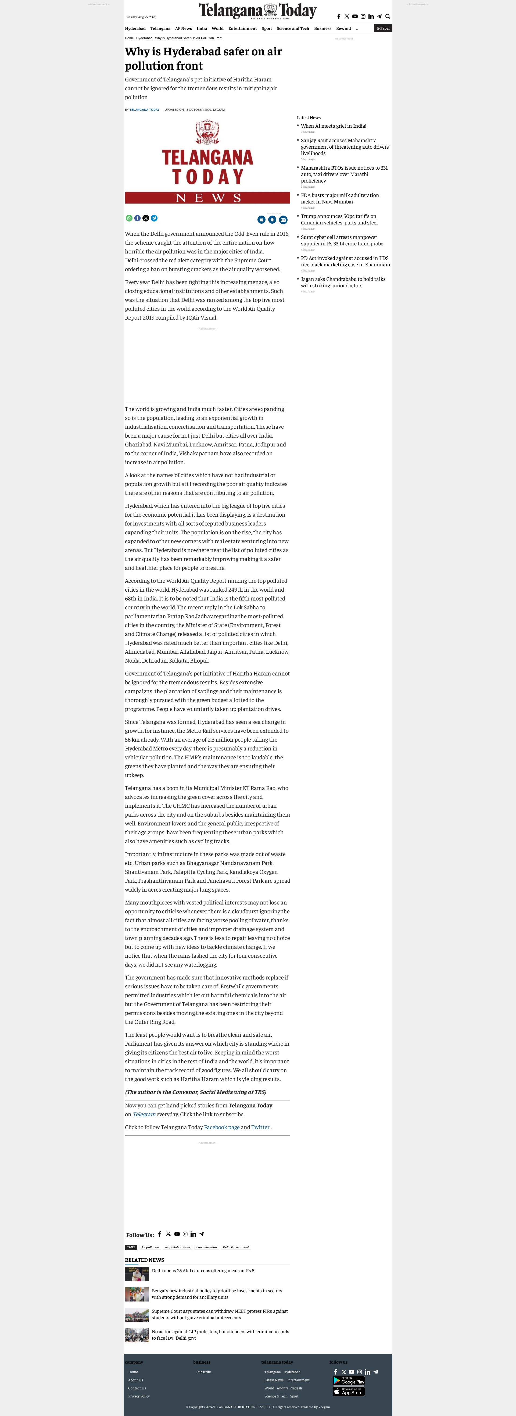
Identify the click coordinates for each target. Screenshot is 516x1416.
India (202, 28)
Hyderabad (135, 28)
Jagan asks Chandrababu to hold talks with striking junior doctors (343, 281)
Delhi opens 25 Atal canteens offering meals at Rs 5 (203, 1270)
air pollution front (177, 1247)
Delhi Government (236, 1247)
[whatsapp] (129, 218)
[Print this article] (283, 220)
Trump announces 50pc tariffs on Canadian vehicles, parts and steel (339, 219)
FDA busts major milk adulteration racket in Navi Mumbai (340, 198)
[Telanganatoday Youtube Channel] (177, 1234)
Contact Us (137, 1387)
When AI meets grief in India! (333, 125)
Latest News (309, 117)
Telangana (160, 28)
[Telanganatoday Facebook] (159, 1234)
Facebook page (222, 1127)
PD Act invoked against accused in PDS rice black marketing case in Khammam (345, 260)
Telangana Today (144, 109)
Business (322, 28)
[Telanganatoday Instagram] (185, 1234)
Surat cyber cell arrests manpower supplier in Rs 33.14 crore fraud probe (342, 239)
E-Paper (383, 28)
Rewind (343, 28)
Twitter (261, 1127)
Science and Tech (293, 28)
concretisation (206, 1247)
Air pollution (150, 1247)
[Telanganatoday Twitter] (168, 1234)
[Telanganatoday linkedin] (193, 1234)
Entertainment (242, 28)
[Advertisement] (207, 1183)
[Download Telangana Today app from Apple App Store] (261, 220)
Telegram (144, 1114)
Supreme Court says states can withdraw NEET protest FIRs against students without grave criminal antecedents (220, 1314)
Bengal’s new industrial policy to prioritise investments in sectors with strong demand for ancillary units (217, 1293)
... (357, 28)
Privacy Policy (139, 1395)
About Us (135, 1379)
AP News (183, 28)
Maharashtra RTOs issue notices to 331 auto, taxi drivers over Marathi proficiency (344, 174)
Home (129, 38)
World (218, 28)
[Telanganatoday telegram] (201, 1234)
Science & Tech (276, 1395)
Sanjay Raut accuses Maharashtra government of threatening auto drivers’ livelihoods (345, 146)
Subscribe (204, 1371)
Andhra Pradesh (289, 1387)
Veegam (324, 1406)
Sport (267, 28)
